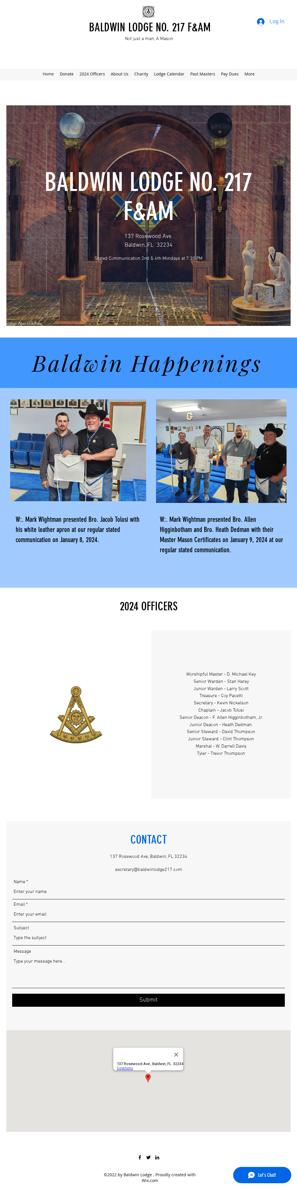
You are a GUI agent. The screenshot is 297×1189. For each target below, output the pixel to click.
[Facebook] (140, 1157)
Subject (21, 928)
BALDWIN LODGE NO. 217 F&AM (150, 27)
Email (19, 904)
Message (22, 951)
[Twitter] (148, 1157)
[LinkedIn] (157, 1157)
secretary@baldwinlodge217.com (148, 870)
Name (19, 882)
